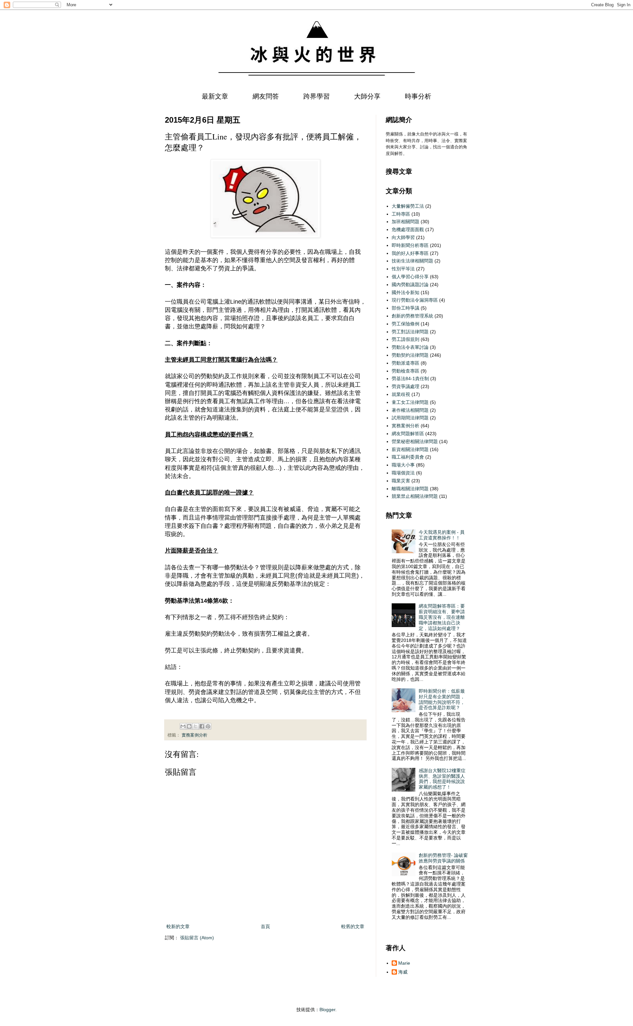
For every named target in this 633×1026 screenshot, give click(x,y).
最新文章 (215, 96)
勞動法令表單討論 (410, 347)
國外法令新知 (405, 292)
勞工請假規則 (405, 339)
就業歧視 (401, 394)
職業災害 (401, 480)
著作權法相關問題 (410, 410)
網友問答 (266, 96)
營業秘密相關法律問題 (415, 441)
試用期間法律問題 (410, 417)
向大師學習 (403, 237)
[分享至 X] (195, 726)
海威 (402, 972)
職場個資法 (403, 472)
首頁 (265, 926)
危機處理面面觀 (408, 229)
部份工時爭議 (405, 308)
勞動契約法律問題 (410, 355)
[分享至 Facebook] (201, 726)
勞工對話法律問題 (410, 331)
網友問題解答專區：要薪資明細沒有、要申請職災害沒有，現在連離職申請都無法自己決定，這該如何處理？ (442, 617)
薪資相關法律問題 (410, 449)
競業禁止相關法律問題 (415, 496)
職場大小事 (403, 465)
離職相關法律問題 (410, 488)
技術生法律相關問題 (412, 260)
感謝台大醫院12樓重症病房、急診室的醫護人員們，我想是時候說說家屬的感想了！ (442, 779)
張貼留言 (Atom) (197, 937)
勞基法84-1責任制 (410, 378)
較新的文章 (178, 926)
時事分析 (418, 96)
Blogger (327, 1009)
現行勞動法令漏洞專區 (415, 300)
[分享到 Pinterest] (208, 726)
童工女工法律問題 (410, 402)
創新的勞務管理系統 (412, 315)
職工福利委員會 (408, 457)
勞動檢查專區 (405, 371)
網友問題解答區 (408, 433)
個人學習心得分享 (410, 276)
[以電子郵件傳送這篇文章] (183, 726)
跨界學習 (316, 96)
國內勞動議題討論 (410, 284)
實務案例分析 (194, 735)
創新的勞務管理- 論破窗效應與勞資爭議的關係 (443, 858)
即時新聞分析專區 (410, 245)
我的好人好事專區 (410, 253)
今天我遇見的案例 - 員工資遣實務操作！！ (442, 534)
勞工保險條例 (405, 323)
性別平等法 (403, 268)
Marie (404, 963)
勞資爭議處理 (405, 386)
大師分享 (367, 96)
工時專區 (401, 214)
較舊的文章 (352, 926)
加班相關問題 (405, 221)
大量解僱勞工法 (408, 206)
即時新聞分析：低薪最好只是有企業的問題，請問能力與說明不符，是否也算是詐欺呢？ (442, 699)
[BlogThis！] (189, 726)
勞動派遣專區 (405, 363)
